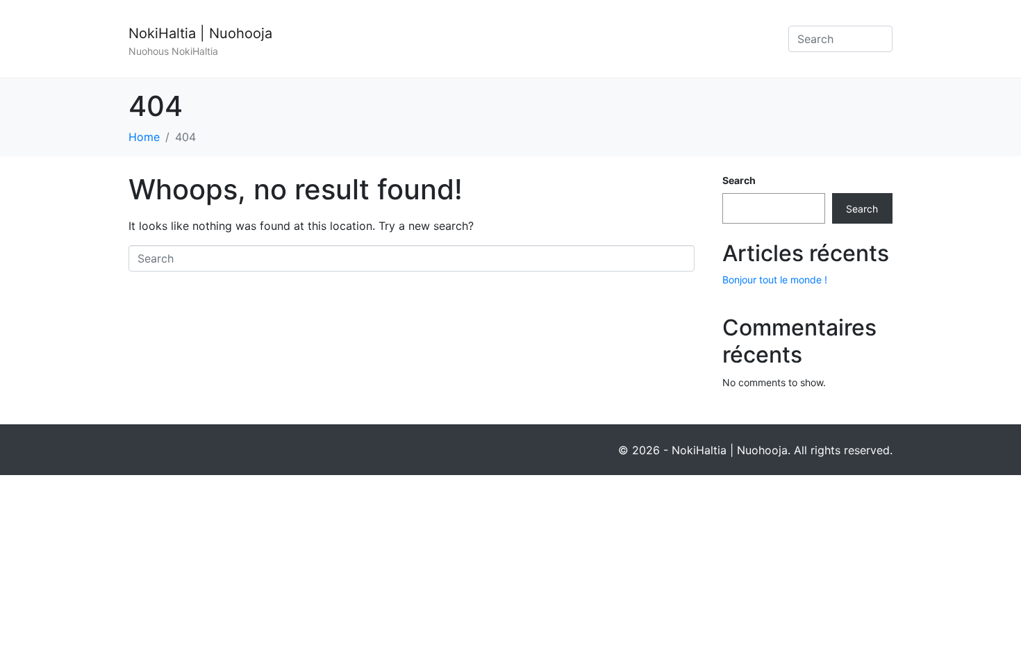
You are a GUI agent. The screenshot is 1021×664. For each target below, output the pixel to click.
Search (739, 180)
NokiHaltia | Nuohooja (200, 33)
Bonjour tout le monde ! (774, 279)
